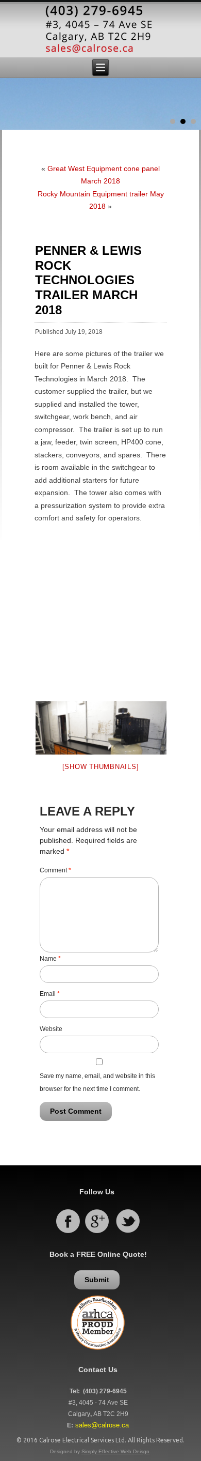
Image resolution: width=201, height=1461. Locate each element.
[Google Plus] (96, 1232)
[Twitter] (127, 1232)
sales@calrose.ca (102, 1425)
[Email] (100, 30)
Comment (55, 870)
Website (51, 1029)
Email (50, 993)
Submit (97, 1279)
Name (50, 958)
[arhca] (97, 1353)
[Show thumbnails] (100, 767)
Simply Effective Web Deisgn (115, 1451)
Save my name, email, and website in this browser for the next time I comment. (97, 1082)
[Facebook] (67, 1232)
